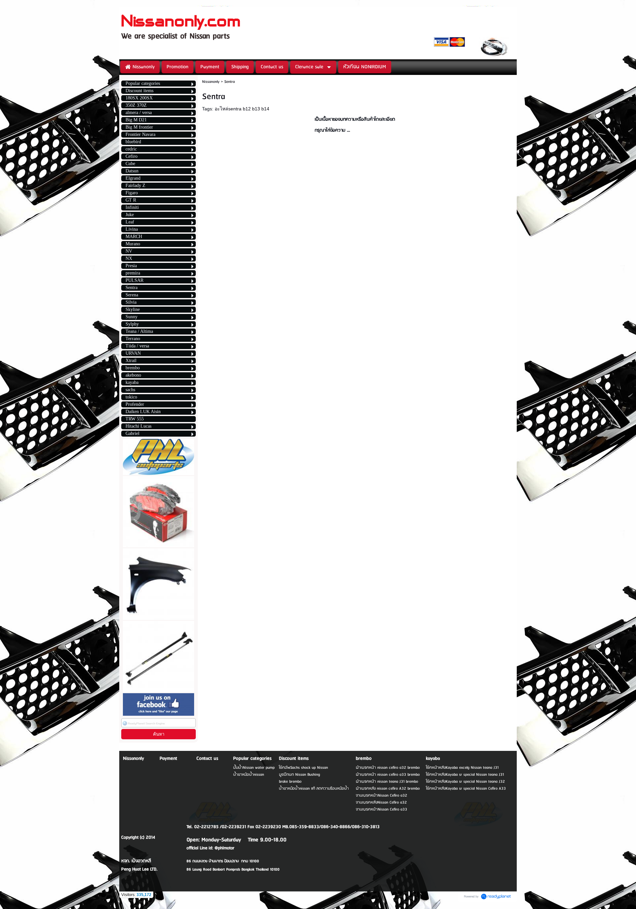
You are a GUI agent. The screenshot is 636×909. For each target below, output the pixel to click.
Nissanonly (211, 81)
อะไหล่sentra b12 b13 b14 (242, 108)
